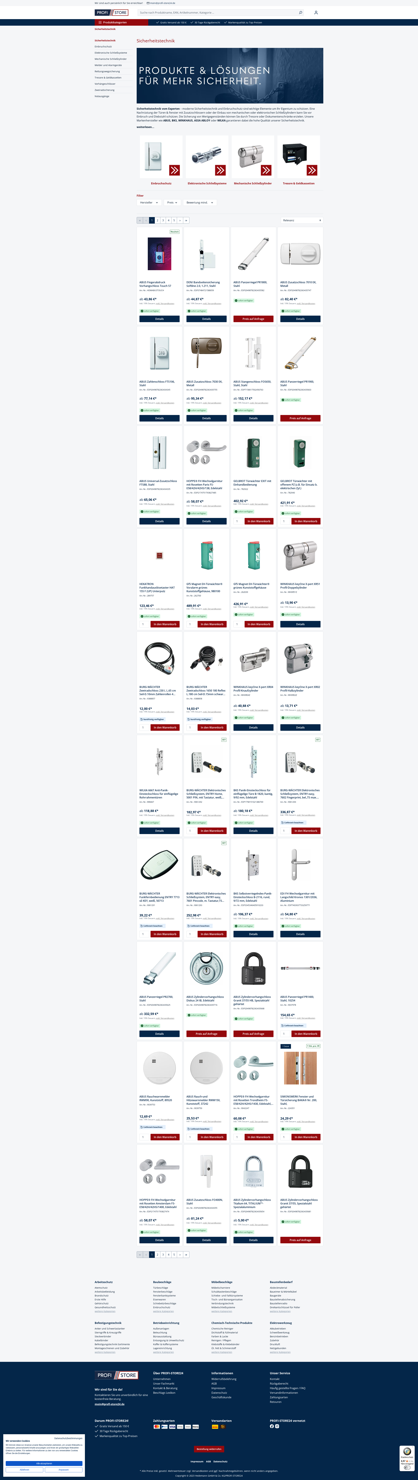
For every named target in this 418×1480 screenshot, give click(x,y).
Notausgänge (102, 96)
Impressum (218, 1388)
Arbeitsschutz (104, 1282)
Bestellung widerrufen (209, 1449)
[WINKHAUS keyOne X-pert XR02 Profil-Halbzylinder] (300, 658)
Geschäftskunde (221, 1397)
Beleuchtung (160, 1332)
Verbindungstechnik (222, 1303)
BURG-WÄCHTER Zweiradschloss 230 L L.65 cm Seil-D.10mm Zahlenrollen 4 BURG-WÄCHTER (157, 690)
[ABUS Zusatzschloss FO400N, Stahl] (206, 1171)
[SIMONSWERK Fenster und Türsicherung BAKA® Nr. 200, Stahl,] (300, 1068)
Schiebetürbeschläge (164, 1303)
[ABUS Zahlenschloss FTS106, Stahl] (159, 353)
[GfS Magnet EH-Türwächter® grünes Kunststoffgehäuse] (253, 555)
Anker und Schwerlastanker (110, 1328)
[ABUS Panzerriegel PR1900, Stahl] (300, 353)
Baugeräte (275, 1295)
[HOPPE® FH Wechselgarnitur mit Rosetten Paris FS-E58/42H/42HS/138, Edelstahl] (206, 452)
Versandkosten (200, 1470)
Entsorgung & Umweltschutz (168, 1340)
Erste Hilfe (100, 1299)
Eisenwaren (159, 1299)
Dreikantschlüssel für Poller (285, 1307)
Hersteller (146, 202)
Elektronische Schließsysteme (111, 52)
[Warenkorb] (322, 12)
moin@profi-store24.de (162, 3)
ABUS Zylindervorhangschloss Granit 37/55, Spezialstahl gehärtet (299, 1203)
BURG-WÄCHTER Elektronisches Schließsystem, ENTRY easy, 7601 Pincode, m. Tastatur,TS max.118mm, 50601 (206, 897)
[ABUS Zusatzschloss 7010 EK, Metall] (300, 254)
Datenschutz (219, 1393)
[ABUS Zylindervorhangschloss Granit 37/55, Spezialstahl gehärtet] (300, 1171)
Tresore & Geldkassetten (108, 77)
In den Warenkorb (259, 521)
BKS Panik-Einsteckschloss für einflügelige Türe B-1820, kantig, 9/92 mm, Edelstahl (253, 793)
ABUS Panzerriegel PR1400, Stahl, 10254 (297, 998)
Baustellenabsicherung (282, 1299)
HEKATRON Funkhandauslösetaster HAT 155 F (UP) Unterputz (157, 587)
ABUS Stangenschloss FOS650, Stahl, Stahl (252, 383)
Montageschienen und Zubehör (112, 1348)
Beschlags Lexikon (164, 1393)
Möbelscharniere (220, 1287)
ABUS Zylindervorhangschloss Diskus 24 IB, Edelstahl (205, 998)
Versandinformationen (284, 1393)
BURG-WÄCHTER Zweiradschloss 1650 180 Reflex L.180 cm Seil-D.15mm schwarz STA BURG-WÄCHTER (205, 690)
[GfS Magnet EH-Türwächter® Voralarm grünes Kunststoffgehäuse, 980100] (206, 555)
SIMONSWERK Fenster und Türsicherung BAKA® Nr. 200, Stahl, (298, 1100)
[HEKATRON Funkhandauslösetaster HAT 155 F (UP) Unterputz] (159, 555)
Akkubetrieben (278, 1328)
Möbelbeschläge (221, 1282)
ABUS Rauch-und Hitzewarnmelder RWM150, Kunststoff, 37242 (203, 1100)
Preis (170, 202)
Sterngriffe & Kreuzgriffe (108, 1332)
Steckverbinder (103, 1336)
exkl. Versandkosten (165, 303)
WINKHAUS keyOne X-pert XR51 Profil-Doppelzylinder (300, 585)
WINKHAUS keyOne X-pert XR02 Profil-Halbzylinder (300, 688)
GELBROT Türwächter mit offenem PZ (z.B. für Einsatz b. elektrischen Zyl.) (298, 484)
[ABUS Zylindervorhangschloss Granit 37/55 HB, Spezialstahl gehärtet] (253, 968)
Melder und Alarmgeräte (108, 65)
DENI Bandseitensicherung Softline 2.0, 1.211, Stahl (203, 284)
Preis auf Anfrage (253, 319)
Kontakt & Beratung (165, 1388)
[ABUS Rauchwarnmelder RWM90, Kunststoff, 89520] (159, 1068)
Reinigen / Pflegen (221, 1340)
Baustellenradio (278, 1303)
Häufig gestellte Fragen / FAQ (287, 1388)
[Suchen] (300, 12)
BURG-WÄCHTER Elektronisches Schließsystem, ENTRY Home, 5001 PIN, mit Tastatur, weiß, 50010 (206, 793)
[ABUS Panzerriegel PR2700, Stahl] (159, 968)
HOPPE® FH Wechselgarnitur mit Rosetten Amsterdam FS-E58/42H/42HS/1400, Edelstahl (158, 1203)
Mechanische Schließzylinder (111, 58)
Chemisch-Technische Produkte (231, 1323)
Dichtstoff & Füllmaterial (224, 1332)
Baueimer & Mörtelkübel (283, 1291)
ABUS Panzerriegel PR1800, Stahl (250, 284)
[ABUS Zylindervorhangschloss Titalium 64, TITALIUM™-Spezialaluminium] (253, 1171)
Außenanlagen (161, 1328)
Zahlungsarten (279, 1397)
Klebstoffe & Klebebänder (225, 1344)
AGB (214, 1383)
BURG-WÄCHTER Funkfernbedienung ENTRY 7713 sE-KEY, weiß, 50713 (159, 897)
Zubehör (274, 1340)
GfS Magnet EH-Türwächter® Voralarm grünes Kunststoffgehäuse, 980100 (204, 587)
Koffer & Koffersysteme (165, 1344)
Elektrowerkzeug (281, 1323)
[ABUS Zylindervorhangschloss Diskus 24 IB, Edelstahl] (206, 968)
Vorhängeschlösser (105, 83)
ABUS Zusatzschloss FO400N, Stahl (204, 1201)
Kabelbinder (101, 1340)
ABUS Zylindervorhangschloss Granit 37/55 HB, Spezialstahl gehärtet (252, 1000)
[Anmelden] (316, 12)
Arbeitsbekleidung (105, 1291)
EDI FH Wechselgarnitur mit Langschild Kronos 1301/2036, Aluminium (298, 897)
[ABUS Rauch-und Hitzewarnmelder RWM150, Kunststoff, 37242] (206, 1068)
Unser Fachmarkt (163, 1383)
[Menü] (413, 1448)
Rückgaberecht (279, 1383)
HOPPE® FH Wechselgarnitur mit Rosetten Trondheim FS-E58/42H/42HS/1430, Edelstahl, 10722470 (252, 1100)
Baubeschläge (162, 1282)
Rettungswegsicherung (107, 71)
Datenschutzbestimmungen (68, 1438)
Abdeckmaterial (278, 1287)
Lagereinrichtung (162, 1348)
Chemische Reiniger (222, 1328)
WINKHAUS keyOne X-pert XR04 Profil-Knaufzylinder (253, 688)
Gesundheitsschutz (105, 1307)
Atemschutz (101, 1287)
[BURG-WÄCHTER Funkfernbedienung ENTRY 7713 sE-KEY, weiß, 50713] (159, 865)
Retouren (275, 1402)
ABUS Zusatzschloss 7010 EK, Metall (298, 284)
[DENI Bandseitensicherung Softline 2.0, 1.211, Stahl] (206, 254)
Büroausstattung (162, 1336)
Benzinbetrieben (279, 1336)
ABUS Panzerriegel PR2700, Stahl (156, 998)
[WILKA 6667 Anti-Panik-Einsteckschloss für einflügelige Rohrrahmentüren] (159, 762)
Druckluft (275, 1344)
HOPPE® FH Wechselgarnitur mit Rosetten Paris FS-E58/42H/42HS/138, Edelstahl (204, 484)
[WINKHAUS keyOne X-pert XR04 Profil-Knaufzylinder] (253, 658)
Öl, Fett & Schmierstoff (223, 1348)
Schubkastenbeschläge (224, 1291)
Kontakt (275, 1379)
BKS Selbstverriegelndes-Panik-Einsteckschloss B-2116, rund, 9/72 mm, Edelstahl (252, 897)
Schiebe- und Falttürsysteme (227, 1295)
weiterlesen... (145, 127)
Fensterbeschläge (162, 1291)
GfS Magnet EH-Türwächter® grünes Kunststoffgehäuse (251, 585)
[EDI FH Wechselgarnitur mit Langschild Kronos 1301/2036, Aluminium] (300, 865)
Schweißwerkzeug (279, 1332)
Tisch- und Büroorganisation (227, 1299)
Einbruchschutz (103, 46)
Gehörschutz (102, 1303)
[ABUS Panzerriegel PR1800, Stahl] (253, 254)
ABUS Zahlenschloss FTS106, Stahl (157, 383)
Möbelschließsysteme (223, 1307)
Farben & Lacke (219, 1336)
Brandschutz (102, 1295)
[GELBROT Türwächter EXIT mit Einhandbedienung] (253, 452)
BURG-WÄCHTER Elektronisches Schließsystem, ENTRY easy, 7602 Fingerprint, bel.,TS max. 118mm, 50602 (300, 793)
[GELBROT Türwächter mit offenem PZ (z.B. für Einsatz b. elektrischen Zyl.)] (300, 452)
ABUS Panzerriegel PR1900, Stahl (297, 383)
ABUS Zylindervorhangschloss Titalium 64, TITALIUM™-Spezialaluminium (252, 1203)
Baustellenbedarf (281, 1282)
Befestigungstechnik (108, 1323)
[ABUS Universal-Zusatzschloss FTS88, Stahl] (159, 452)
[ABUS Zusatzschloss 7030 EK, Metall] (206, 353)
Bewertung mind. (197, 202)
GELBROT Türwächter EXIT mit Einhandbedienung (252, 482)
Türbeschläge (160, 1287)
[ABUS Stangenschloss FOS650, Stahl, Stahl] (253, 353)
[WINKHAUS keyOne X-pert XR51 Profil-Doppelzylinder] (300, 555)
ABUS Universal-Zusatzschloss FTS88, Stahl (158, 482)
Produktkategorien (115, 22)
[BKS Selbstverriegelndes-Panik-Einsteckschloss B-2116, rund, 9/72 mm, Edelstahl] (253, 865)
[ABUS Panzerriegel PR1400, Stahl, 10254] (300, 968)
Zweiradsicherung (104, 90)
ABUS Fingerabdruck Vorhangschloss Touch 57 (155, 284)
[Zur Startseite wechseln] (112, 12)
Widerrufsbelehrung (223, 1379)
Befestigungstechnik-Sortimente (112, 1344)
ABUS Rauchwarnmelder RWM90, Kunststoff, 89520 (155, 1098)
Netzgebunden (278, 1348)
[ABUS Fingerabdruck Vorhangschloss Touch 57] (159, 254)
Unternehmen (162, 1379)
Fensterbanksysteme (164, 1295)
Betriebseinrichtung (166, 1323)
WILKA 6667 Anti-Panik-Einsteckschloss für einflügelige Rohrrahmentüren (158, 793)
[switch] (407, 1468)
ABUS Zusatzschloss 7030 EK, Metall (204, 383)
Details (159, 319)
